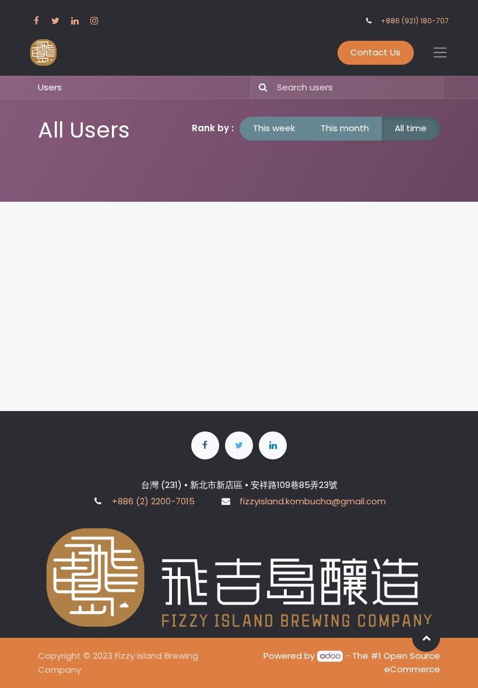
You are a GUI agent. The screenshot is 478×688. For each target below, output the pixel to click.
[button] (426, 638)
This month (345, 128)
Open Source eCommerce (412, 662)
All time (411, 128)
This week (274, 128)
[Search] (260, 87)
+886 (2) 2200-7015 (153, 501)
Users (50, 87)
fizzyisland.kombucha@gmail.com (313, 501)
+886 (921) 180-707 (415, 21)
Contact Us (375, 52)
